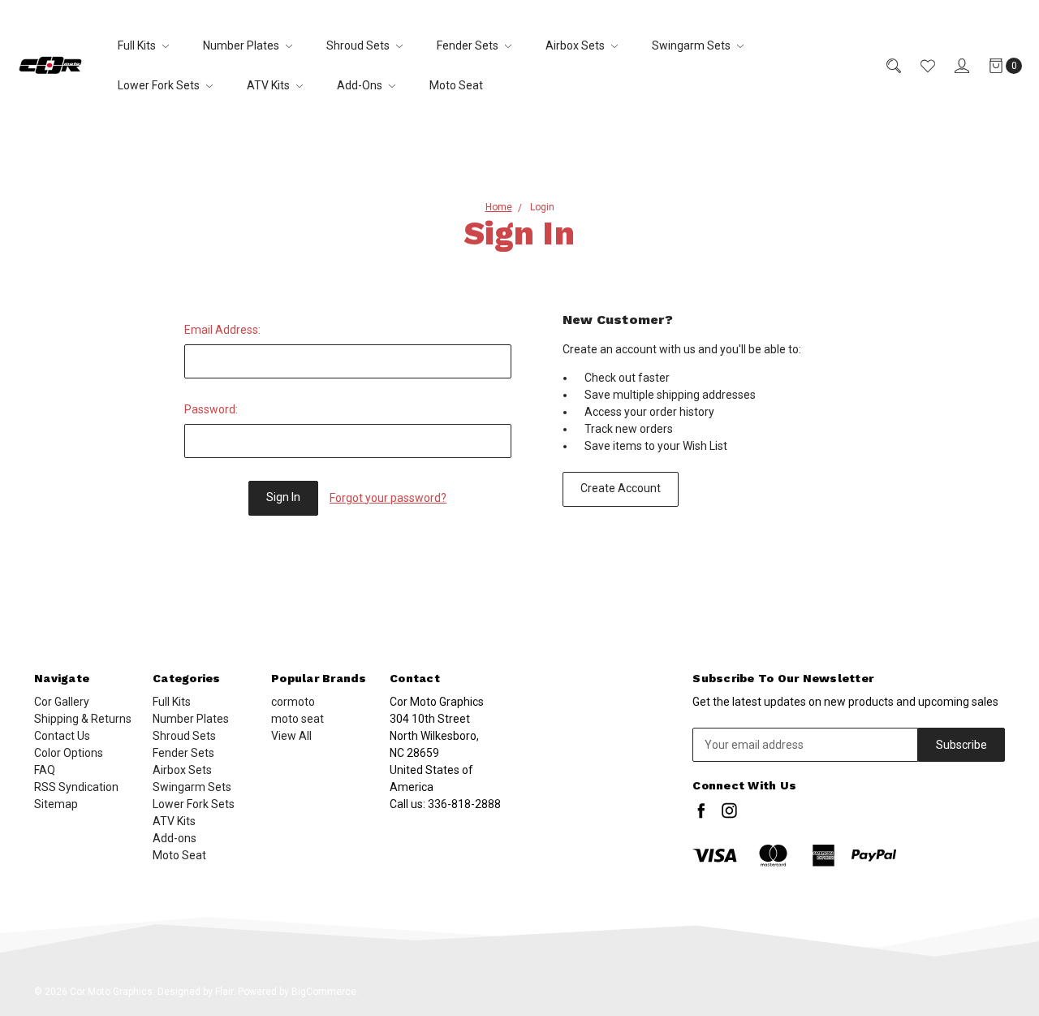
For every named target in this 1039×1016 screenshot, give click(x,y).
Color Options (68, 752)
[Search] (884, 65)
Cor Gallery (61, 701)
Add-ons (361, 85)
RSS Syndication (76, 786)
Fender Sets (469, 45)
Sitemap (56, 804)
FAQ (44, 769)
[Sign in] (952, 65)
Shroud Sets (359, 45)
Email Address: (222, 329)
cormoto (293, 701)
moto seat (297, 718)
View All (291, 735)
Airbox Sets (576, 45)
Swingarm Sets (692, 45)
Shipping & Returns (82, 718)
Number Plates (242, 45)
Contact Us (62, 735)
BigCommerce (323, 991)
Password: (211, 409)
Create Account (620, 488)
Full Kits (138, 45)
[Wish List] (918, 65)
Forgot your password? (388, 497)
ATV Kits (269, 85)
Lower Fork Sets (160, 85)
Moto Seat (456, 85)
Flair (224, 991)
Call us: (445, 804)
